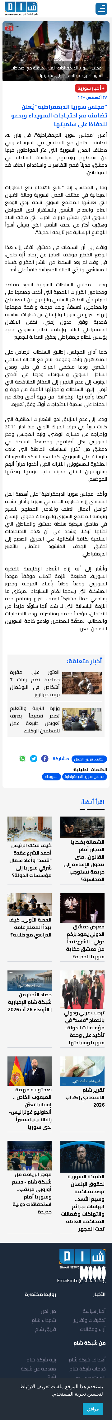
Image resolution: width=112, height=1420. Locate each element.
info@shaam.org (88, 1280)
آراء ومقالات (93, 1329)
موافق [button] (93, 1408)
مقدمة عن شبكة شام (38, 1372)
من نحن (48, 1311)
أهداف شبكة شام (87, 1359)
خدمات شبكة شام (87, 1368)
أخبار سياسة (94, 1311)
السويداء (51, 776)
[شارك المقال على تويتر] (33, 758)
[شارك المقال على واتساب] (22, 758)
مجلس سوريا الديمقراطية (85, 776)
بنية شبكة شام (41, 1359)
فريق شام (45, 1329)
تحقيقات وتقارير (90, 1320)
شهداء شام (44, 1320)
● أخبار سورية (91, 88)
